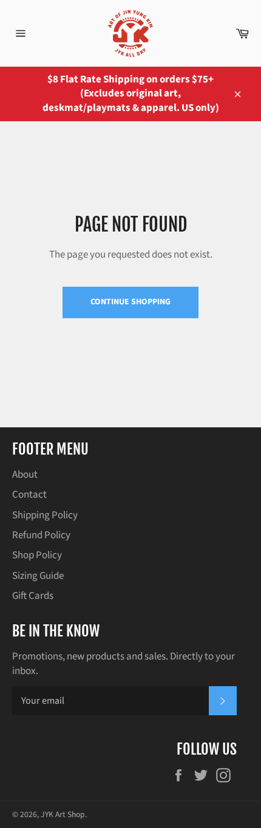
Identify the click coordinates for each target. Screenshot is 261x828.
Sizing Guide (38, 576)
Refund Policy (41, 535)
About (25, 474)
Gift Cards (32, 596)
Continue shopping (130, 302)
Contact (29, 494)
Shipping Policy (45, 515)
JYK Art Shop (63, 814)
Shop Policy (37, 555)
